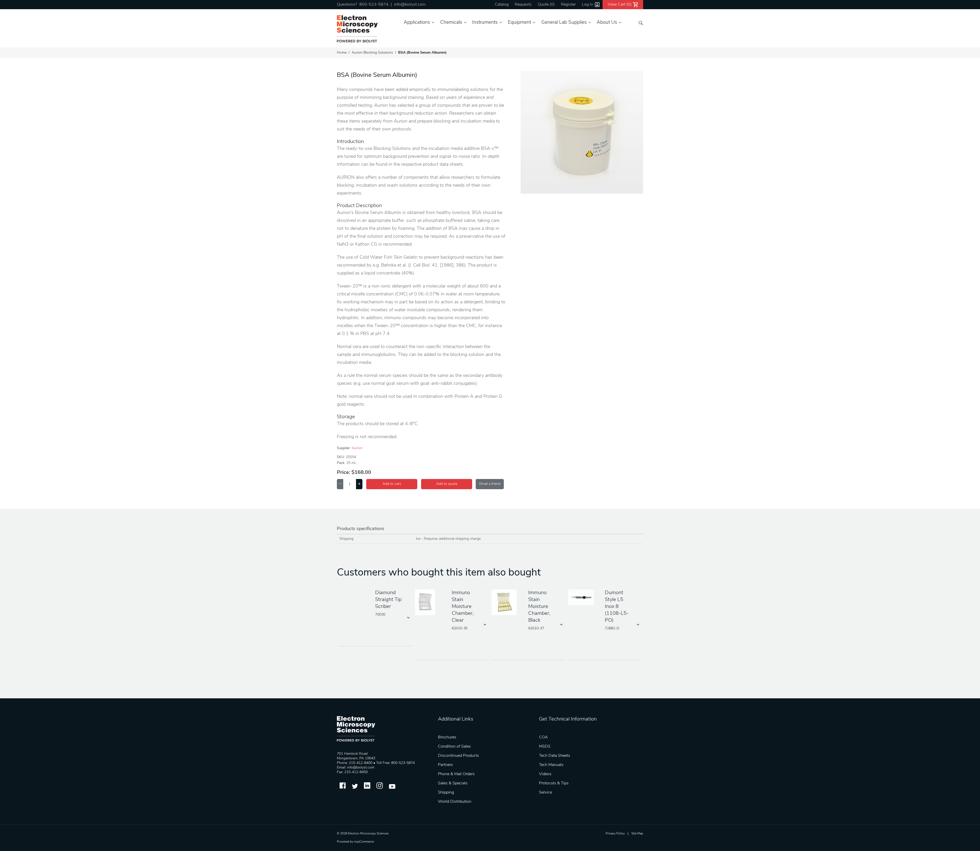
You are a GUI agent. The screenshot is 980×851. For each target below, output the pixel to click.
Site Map (637, 833)
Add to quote (446, 484)
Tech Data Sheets (554, 756)
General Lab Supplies (564, 22)
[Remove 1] (340, 484)
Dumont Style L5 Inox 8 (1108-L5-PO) (617, 606)
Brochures (447, 737)
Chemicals (451, 22)
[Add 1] (359, 484)
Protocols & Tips (554, 783)
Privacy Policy (615, 833)
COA (543, 737)
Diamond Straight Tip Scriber (388, 599)
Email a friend (489, 484)
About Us (607, 22)
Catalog (502, 5)
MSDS (544, 747)
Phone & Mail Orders (456, 774)
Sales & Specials (453, 783)
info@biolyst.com (409, 5)
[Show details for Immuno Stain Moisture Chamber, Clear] (429, 603)
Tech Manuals (551, 765)
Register (568, 5)
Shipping (446, 792)
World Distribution (454, 802)
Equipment (519, 22)
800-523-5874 (373, 5)
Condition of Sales (454, 747)
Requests (523, 5)
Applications (417, 22)
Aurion (357, 448)
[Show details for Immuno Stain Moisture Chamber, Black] (506, 603)
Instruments (485, 22)
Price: (343, 472)
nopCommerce (364, 841)
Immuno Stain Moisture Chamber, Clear (463, 606)
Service (545, 792)
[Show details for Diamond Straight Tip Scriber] (353, 603)
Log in (587, 5)
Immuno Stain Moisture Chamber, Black (539, 606)
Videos (545, 774)
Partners (445, 765)
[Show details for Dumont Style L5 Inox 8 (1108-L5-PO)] (582, 598)
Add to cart (392, 484)
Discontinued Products (458, 756)
